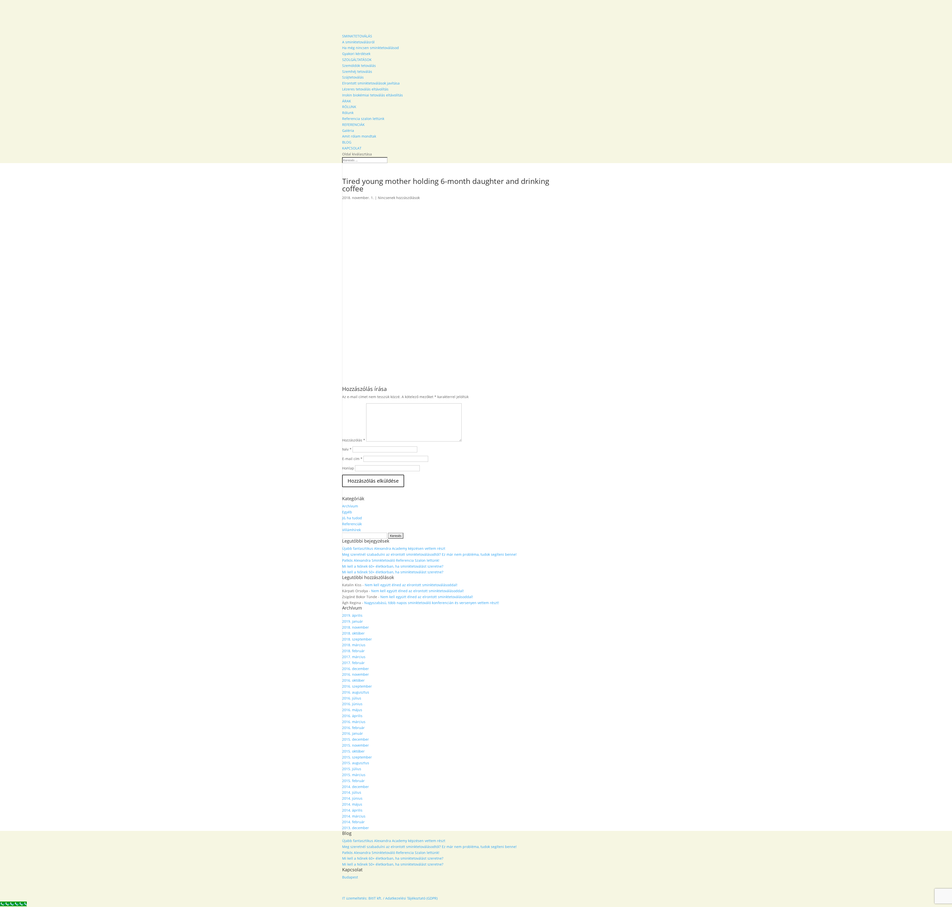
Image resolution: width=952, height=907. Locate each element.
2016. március (353, 721)
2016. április (352, 715)
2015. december (355, 739)
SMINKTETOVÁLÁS (357, 36)
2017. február (353, 662)
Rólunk (348, 112)
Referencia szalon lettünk (363, 118)
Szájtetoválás (353, 77)
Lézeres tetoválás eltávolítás (365, 89)
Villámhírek (351, 529)
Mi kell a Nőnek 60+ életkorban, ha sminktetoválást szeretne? (392, 566)
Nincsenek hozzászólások (399, 197)
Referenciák (352, 524)
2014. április (352, 810)
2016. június (352, 704)
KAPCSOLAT (351, 148)
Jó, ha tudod (352, 518)
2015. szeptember (357, 757)
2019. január (352, 621)
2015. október (353, 751)
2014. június (352, 798)
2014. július (351, 792)
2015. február (353, 780)
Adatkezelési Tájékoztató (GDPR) (411, 898)
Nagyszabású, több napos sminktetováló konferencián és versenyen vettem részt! (431, 602)
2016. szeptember (357, 686)
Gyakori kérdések (356, 53)
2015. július (351, 768)
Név (347, 449)
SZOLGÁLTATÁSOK (357, 59)
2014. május (352, 804)
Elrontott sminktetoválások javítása (371, 83)
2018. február (353, 650)
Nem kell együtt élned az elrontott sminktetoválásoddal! (411, 585)
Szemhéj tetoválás (357, 71)
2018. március (353, 645)
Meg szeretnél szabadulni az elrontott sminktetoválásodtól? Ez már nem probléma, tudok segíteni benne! (429, 554)
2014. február (353, 821)
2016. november (355, 674)
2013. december (355, 827)
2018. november (355, 627)
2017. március (353, 656)
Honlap (348, 468)
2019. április (352, 615)
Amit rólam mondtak (359, 136)
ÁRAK (346, 101)
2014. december (355, 786)
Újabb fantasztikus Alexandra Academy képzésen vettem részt (393, 548)
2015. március (353, 774)
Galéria (348, 130)
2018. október (353, 633)
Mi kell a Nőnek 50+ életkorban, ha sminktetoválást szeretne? (392, 572)
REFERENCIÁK (353, 124)
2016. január (352, 733)
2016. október (353, 680)
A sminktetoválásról (358, 42)
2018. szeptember (357, 639)
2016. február (353, 727)
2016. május (352, 709)
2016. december (355, 668)
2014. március (353, 816)
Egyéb (347, 512)
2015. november (355, 745)
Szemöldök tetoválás (359, 65)
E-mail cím (352, 458)
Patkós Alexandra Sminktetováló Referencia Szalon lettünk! (390, 560)
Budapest (350, 877)
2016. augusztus (355, 692)
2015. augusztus (355, 763)
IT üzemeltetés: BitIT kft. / (363, 898)
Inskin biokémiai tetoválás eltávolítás (372, 95)
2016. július (351, 698)
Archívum (350, 506)
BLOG (346, 142)
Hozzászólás (353, 440)
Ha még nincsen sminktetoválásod (370, 47)
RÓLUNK (349, 106)
